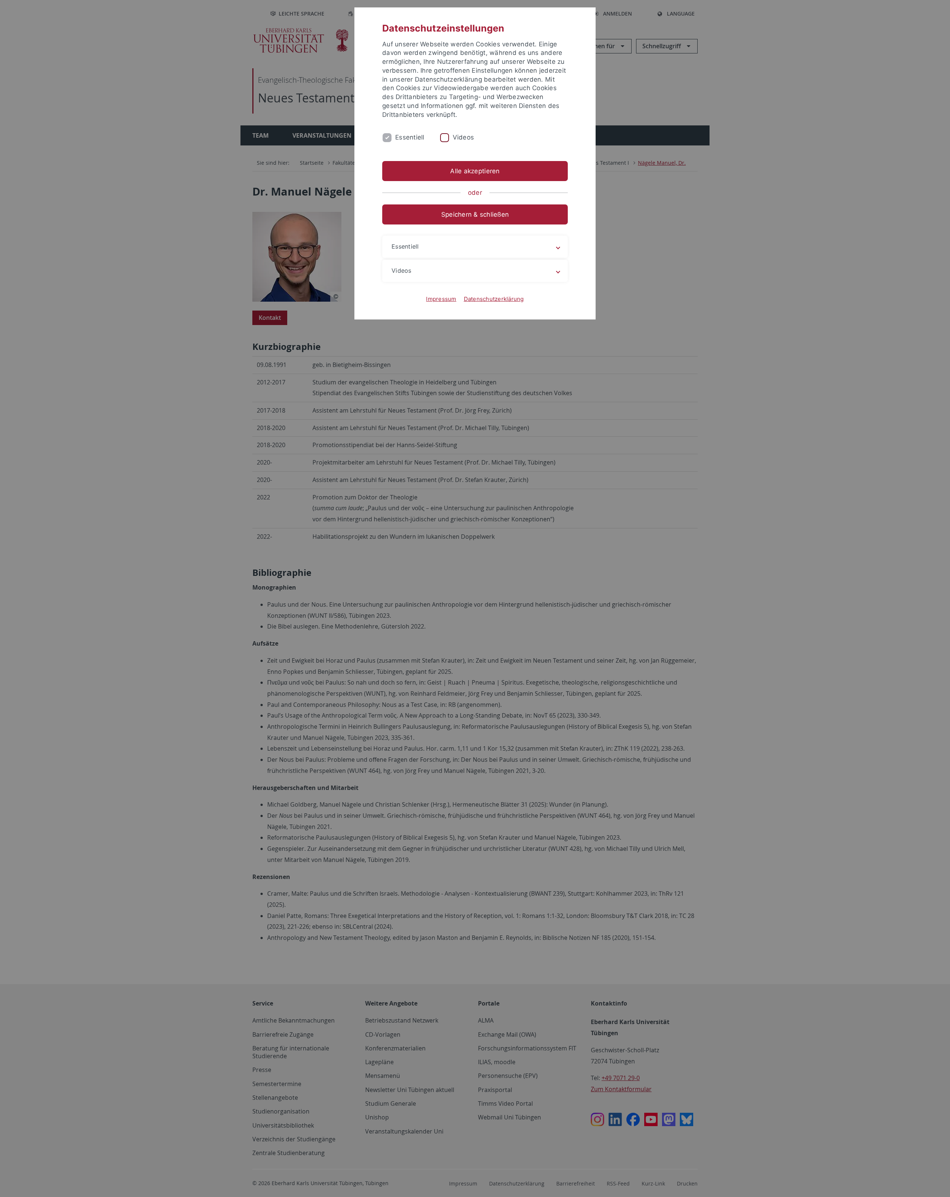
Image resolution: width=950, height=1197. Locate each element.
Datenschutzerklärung (494, 298)
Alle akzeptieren (474, 171)
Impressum (441, 298)
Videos (463, 137)
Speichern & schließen (475, 214)
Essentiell (410, 137)
